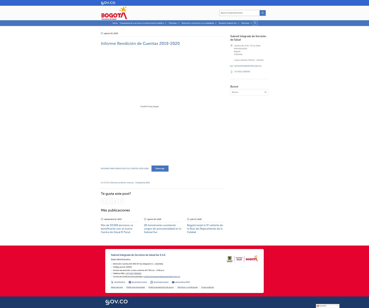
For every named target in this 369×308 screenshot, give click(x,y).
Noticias (245, 23)
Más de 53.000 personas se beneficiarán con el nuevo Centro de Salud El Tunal (117, 229)
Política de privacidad (135, 287)
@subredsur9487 (182, 282)
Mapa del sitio (117, 287)
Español (322, 306)
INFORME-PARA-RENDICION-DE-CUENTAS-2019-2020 (125, 169)
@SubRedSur (119, 282)
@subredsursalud (139, 282)
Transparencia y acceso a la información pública (142, 23)
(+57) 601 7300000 (133, 274)
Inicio (115, 23)
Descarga (160, 169)
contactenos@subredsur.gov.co (247, 66)
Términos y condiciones (187, 287)
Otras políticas (207, 287)
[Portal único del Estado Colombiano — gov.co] (116, 301)
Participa (173, 23)
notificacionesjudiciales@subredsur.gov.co (161, 277)
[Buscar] (263, 13)
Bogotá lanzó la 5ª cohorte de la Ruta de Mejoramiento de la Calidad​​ (205, 229)
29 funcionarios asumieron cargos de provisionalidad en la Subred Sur (162, 229)
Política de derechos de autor (161, 287)
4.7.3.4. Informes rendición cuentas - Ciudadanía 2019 (126, 183)
